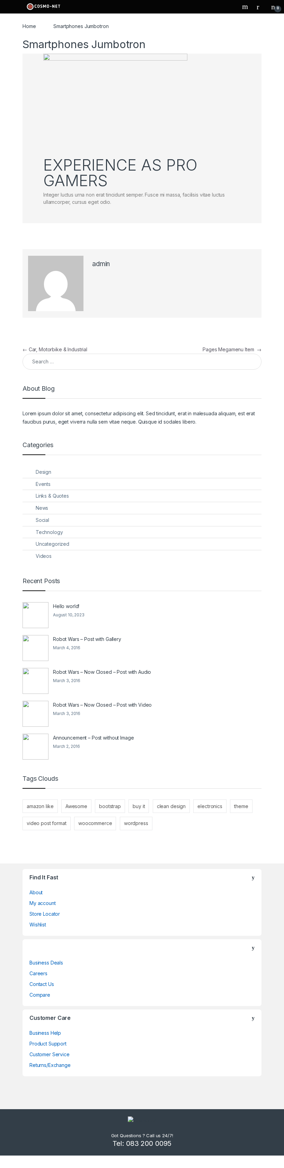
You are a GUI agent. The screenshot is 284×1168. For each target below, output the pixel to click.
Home (29, 26)
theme (241, 806)
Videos (44, 556)
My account (42, 903)
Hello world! (66, 606)
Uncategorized (52, 544)
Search (246, 6)
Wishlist (37, 924)
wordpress (136, 823)
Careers (38, 973)
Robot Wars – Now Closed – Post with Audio (102, 672)
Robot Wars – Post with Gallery (87, 639)
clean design (171, 806)
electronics (209, 806)
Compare (39, 995)
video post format (46, 823)
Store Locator (44, 914)
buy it (139, 806)
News (42, 508)
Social (42, 520)
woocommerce (95, 823)
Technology (49, 532)
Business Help (45, 1033)
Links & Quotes (52, 496)
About (36, 892)
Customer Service (49, 1054)
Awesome (76, 806)
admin (101, 264)
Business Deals (46, 963)
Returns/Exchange (50, 1065)
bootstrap (110, 806)
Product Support (47, 1044)
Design (43, 472)
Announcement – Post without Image (93, 738)
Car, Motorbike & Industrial (55, 349)
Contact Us (41, 984)
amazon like (40, 806)
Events (43, 484)
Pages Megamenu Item (232, 349)
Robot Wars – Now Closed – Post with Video (102, 705)
